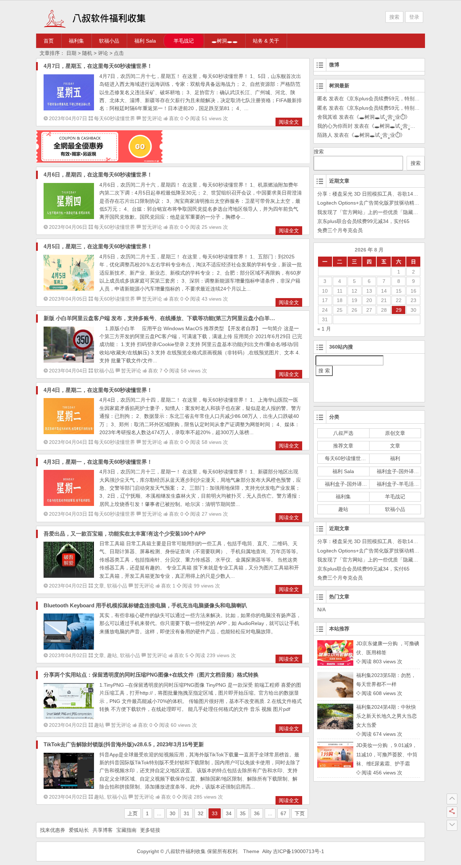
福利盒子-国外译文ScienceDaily (412, 471)
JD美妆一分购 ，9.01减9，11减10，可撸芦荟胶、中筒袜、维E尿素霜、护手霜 (386, 754)
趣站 (112, 655)
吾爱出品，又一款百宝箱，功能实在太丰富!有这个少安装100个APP (125, 533)
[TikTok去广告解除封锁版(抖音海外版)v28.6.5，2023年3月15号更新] (69, 787)
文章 (99, 586)
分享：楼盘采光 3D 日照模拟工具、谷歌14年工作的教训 (380, 194)
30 (172, 813)
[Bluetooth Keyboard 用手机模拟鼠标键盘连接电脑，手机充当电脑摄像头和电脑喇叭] (69, 648)
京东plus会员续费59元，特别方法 (387, 98)
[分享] (452, 812)
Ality (267, 851)
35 (243, 813)
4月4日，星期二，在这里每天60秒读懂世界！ (98, 390)
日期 (70, 53)
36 (257, 813)
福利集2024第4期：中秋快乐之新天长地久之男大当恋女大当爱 (386, 716)
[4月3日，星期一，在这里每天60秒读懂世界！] (69, 504)
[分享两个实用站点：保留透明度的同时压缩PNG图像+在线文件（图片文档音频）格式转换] (69, 717)
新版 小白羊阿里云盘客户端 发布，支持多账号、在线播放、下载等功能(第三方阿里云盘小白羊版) (160, 318)
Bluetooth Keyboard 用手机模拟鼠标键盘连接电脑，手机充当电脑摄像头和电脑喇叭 (145, 605)
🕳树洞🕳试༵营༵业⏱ (382, 117)
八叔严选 (343, 433)
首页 (49, 41)
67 (283, 813)
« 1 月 (324, 329)
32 (200, 813)
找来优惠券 (52, 830)
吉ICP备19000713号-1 (298, 851)
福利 (395, 458)
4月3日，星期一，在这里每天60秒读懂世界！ (98, 462)
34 (229, 813)
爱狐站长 (79, 830)
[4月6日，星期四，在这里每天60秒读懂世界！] (69, 217)
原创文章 (395, 433)
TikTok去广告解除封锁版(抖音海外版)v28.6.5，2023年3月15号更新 (124, 744)
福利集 (76, 41)
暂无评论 (152, 118)
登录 (414, 17)
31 (186, 813)
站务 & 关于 (266, 41)
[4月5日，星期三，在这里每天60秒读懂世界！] (69, 289)
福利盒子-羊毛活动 (398, 484)
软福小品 (109, 41)
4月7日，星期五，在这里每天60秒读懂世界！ (98, 66)
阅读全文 (289, 122)
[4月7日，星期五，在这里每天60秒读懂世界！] (69, 109)
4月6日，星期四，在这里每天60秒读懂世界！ (98, 174)
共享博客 (103, 830)
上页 (132, 813)
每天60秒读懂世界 (114, 118)
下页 (300, 813)
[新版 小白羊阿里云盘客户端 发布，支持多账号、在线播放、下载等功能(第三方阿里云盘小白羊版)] (69, 361)
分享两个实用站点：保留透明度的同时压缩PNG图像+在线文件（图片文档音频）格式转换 (151, 675)
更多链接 (150, 830)
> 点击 (116, 53)
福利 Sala (145, 41)
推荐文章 (343, 446)
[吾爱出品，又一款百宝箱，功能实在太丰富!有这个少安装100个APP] (69, 576)
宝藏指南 (126, 830)
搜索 (394, 17)
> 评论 (101, 53)
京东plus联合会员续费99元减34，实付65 (363, 221)
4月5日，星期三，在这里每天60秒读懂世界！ (98, 246)
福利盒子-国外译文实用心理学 (358, 484)
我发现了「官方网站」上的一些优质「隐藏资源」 (372, 212)
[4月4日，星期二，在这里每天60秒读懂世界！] (69, 432)
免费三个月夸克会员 (340, 230)
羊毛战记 (184, 41)
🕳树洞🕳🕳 (224, 41)
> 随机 (85, 53)
